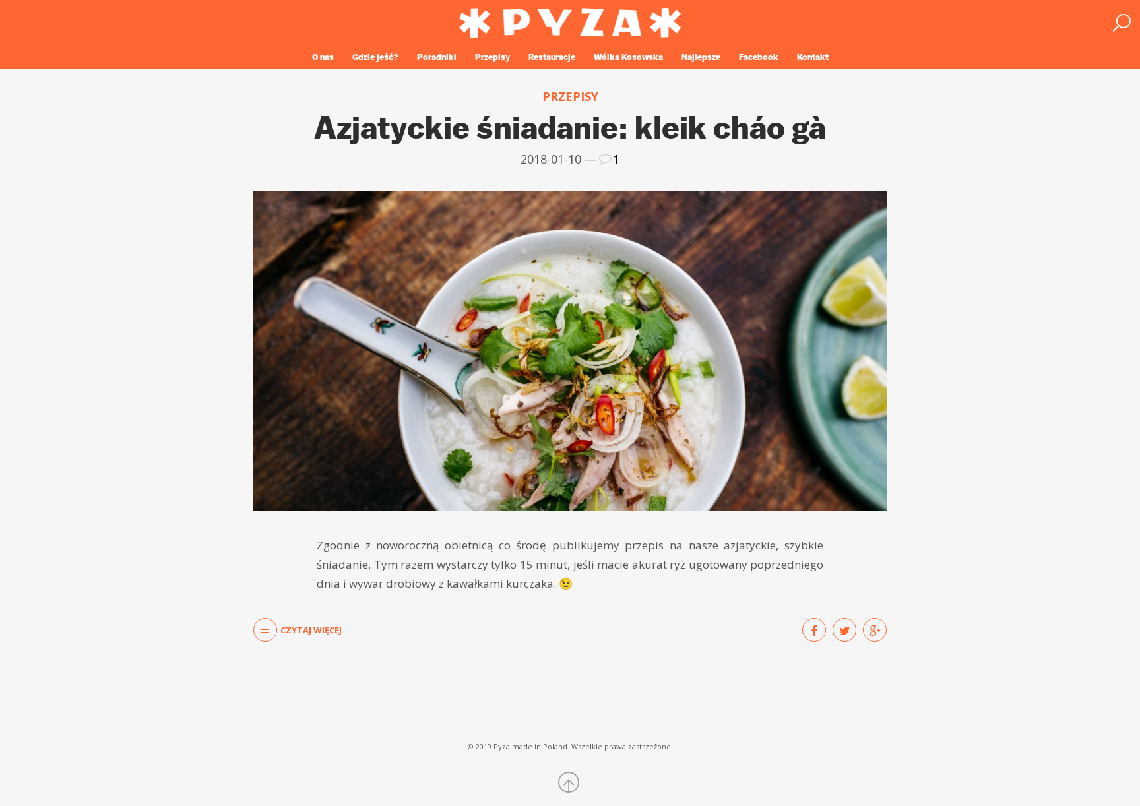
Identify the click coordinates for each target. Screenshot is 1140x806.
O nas (323, 57)
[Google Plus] (875, 630)
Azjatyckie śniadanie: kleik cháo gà (570, 127)
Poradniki (437, 57)
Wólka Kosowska (628, 57)
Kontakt (813, 57)
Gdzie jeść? (375, 57)
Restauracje (551, 57)
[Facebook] (814, 630)
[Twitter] (844, 630)
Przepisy (492, 57)
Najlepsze (700, 57)
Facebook (758, 57)
